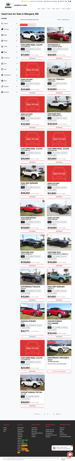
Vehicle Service (50, 429)
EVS (4, 431)
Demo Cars (35, 429)
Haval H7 (20, 433)
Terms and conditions (65, 436)
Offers (53, 8)
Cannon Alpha (21, 440)
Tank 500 (20, 436)
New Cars (34, 431)
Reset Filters (24, 24)
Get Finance (32, 58)
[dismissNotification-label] (72, 445)
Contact (62, 433)
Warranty (48, 436)
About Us (62, 427)
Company (68, 8)
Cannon (19, 438)
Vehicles (43, 8)
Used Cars (34, 427)
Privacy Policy (63, 434)
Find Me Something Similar (59, 371)
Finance (63, 8)
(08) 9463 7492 (63, 1)
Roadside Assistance (51, 435)
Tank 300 (20, 434)
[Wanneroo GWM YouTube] (71, 1)
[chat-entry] (70, 454)
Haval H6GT (21, 431)
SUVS (5, 429)
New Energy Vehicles (37, 433)
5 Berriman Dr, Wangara (51, 1)
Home (39, 8)
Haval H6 (20, 429)
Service (57, 8)
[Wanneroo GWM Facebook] (69, 1)
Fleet (61, 431)
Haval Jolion (21, 427)
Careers (62, 429)
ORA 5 (19, 441)
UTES (5, 427)
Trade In (34, 434)
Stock (48, 8)
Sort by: (59, 19)
